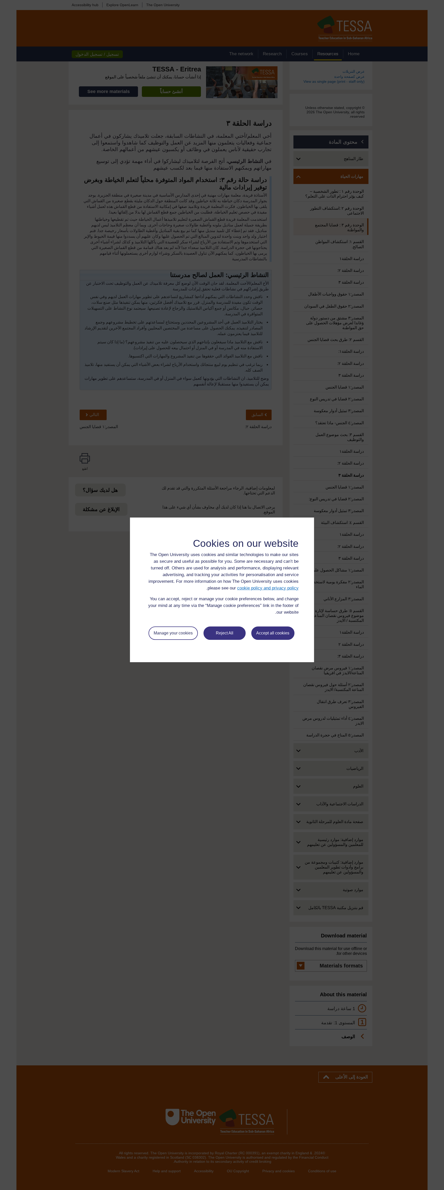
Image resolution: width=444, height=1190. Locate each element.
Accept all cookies (272, 633)
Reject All (224, 633)
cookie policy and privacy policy (268, 588)
